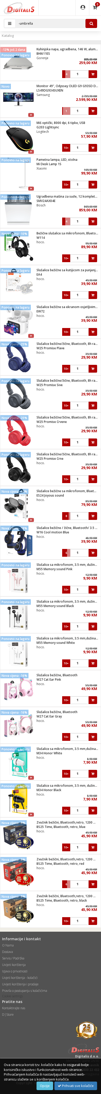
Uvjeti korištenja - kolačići (20, 977)
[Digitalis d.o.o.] (19, 8)
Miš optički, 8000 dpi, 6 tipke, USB (61, 123)
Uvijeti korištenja (14, 965)
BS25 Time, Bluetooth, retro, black (62, 900)
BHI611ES (43, 53)
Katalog (8, 35)
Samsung (43, 95)
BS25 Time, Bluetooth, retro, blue (61, 827)
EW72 (41, 311)
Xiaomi (42, 168)
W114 (41, 237)
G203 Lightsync (48, 127)
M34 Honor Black (49, 790)
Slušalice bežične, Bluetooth (57, 675)
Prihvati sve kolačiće (77, 1085)
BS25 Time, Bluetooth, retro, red (60, 863)
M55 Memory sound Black (55, 606)
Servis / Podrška (13, 958)
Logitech (43, 131)
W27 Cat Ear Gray (49, 716)
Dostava (7, 952)
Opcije (45, 1085)
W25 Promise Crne (50, 458)
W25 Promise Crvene (52, 422)
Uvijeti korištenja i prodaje (20, 984)
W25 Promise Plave (50, 348)
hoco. (41, 242)
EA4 (39, 274)
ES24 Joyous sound (50, 495)
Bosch (41, 205)
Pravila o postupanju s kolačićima (24, 990)
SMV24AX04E (46, 201)
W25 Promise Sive (50, 385)
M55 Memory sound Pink (55, 569)
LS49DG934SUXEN (50, 90)
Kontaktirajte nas (13, 1008)
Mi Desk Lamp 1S (49, 164)
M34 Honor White (49, 753)
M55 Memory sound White (56, 642)
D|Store (8, 1014)
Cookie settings (12, 996)
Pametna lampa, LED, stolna (57, 159)
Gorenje (42, 58)
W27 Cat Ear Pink (49, 679)
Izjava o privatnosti (14, 971)
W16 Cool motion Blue (53, 532)
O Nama (8, 945)
